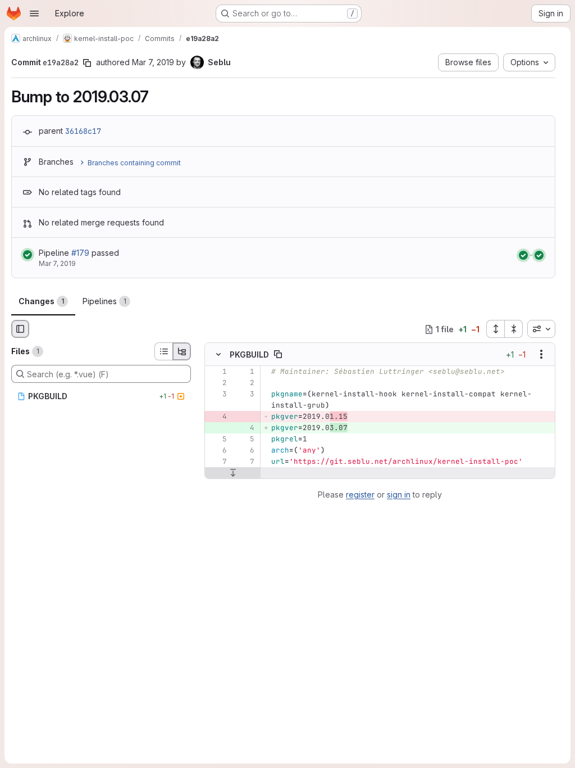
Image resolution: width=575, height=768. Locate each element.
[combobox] (541, 329)
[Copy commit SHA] (87, 63)
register (360, 494)
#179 (80, 252)
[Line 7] (217, 462)
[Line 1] (217, 372)
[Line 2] (217, 383)
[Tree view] (182, 351)
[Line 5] (217, 439)
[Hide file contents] (218, 355)
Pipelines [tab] (104, 301)
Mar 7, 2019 (153, 62)
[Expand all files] (495, 329)
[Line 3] (217, 394)
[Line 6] (217, 451)
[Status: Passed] (27, 254)
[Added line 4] (244, 428)
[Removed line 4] (217, 417)
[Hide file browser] (20, 329)
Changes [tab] (41, 301)
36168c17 (83, 131)
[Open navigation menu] (34, 13)
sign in (398, 494)
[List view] (163, 351)
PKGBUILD (249, 354)
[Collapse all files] (514, 329)
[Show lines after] (233, 473)
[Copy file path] (278, 355)
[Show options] (541, 355)
